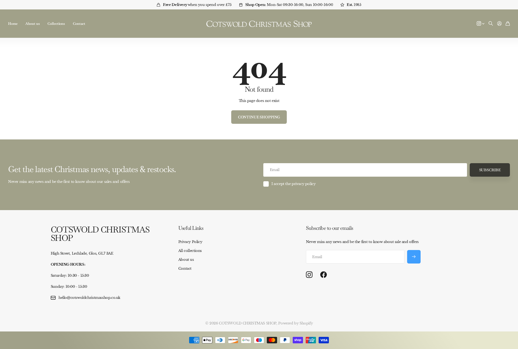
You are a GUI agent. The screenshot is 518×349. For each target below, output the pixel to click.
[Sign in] (499, 24)
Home (12, 23)
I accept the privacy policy (293, 184)
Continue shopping (259, 117)
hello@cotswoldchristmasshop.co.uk (89, 297)
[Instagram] (309, 275)
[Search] (491, 24)
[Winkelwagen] (508, 24)
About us (32, 23)
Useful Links (190, 228)
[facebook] (323, 275)
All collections (190, 250)
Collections (56, 23)
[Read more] (481, 24)
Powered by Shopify (295, 323)
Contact (79, 23)
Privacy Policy (190, 241)
